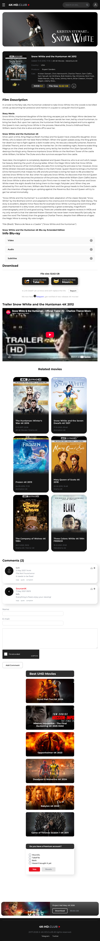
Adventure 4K (71, 61)
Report (73, 291)
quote (23, 580)
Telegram (40, 297)
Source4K (21, 588)
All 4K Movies (58, 61)
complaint (29, 580)
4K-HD (18, 5)
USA (43, 65)
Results (48, 869)
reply (17, 580)
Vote (34, 869)
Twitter (55, 936)
